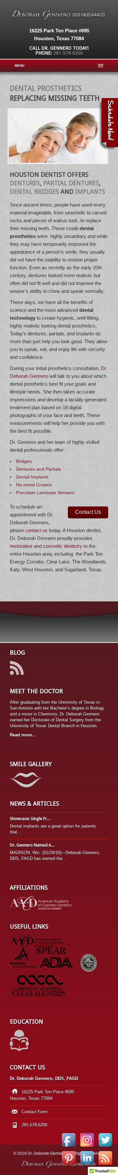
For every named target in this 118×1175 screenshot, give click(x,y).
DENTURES (25, 183)
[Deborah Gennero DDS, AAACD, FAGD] (59, 20)
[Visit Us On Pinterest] (68, 1165)
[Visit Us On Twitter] (105, 1147)
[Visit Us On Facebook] (68, 1147)
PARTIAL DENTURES (71, 183)
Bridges (24, 461)
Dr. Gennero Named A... (32, 845)
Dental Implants (32, 476)
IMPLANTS (90, 191)
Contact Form (35, 1111)
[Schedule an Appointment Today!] (108, 124)
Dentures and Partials (38, 469)
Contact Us (88, 512)
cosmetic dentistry (62, 546)
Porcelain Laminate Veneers (45, 492)
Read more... (23, 734)
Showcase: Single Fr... (30, 818)
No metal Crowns (34, 484)
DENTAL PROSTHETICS (46, 88)
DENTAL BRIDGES (34, 191)
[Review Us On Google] (105, 1165)
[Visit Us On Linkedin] (87, 1165)
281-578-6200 (68, 53)
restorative (21, 546)
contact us (36, 530)
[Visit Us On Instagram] (87, 1147)
